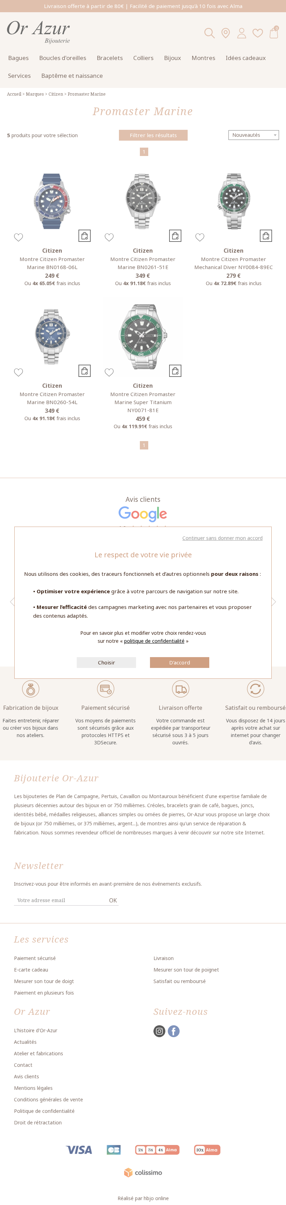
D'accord (179, 662)
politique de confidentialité (154, 641)
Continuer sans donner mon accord (222, 538)
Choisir (106, 662)
